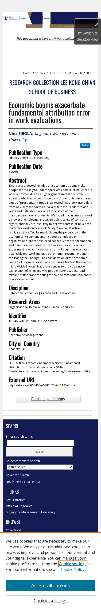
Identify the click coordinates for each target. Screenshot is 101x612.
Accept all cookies (50, 585)
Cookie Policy (72, 569)
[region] (50, 572)
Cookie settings (72, 563)
